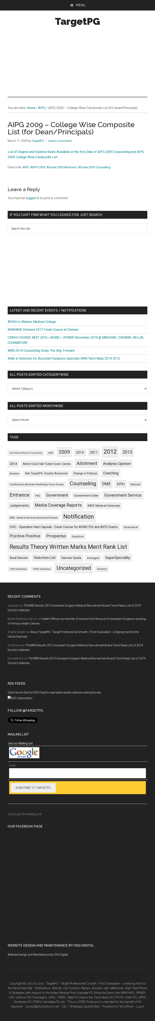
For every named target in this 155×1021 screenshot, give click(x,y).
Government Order (86, 495)
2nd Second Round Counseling (26, 453)
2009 (64, 452)
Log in (140, 1006)
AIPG (26, 167)
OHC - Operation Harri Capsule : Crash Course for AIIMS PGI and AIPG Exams (64, 527)
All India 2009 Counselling (94, 167)
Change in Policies (85, 473)
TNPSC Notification (42, 569)
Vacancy (102, 568)
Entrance (19, 495)
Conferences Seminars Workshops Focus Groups (37, 484)
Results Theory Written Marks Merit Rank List (68, 546)
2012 (110, 451)
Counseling (83, 483)
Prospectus (56, 536)
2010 (80, 452)
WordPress (126, 1006)
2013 (127, 452)
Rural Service (19, 558)
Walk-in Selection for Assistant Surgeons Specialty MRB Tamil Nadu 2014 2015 (64, 358)
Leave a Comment (60, 140)
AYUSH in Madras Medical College (32, 322)
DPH (121, 484)
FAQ (37, 495)
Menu (80, 5)
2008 (50, 453)
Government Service (122, 495)
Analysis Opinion (117, 463)
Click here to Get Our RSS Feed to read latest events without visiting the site (54, 692)
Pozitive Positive (25, 536)
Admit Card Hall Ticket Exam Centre (47, 464)
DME (106, 483)
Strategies (93, 558)
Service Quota (71, 558)
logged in (32, 198)
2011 (94, 452)
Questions (78, 536)
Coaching (110, 473)
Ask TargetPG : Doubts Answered (46, 473)
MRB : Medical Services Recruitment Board (34, 517)
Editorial (135, 484)
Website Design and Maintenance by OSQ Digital (38, 954)
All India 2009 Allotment (62, 167)
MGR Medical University (104, 505)
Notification (78, 516)
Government (57, 495)
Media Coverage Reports (58, 505)
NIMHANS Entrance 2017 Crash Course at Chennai (43, 330)
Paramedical (131, 527)
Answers (14, 473)
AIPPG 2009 (37, 167)
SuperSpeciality (117, 557)
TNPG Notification (18, 569)
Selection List (45, 558)
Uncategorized (74, 568)
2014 (13, 464)
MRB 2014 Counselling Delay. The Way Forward (41, 351)
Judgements (19, 505)
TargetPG (77, 21)
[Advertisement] (77, 62)
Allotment (86, 463)
